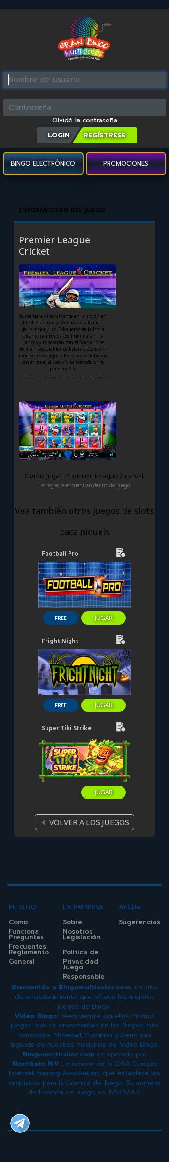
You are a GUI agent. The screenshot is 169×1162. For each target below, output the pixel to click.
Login (58, 135)
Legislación (81, 937)
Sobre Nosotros (77, 926)
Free (61, 617)
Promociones (125, 163)
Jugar (104, 617)
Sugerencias (139, 922)
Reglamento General (29, 956)
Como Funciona (24, 926)
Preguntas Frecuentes (27, 941)
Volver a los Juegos (89, 822)
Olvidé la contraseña (84, 120)
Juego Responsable (84, 971)
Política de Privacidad (81, 956)
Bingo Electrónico (43, 163)
